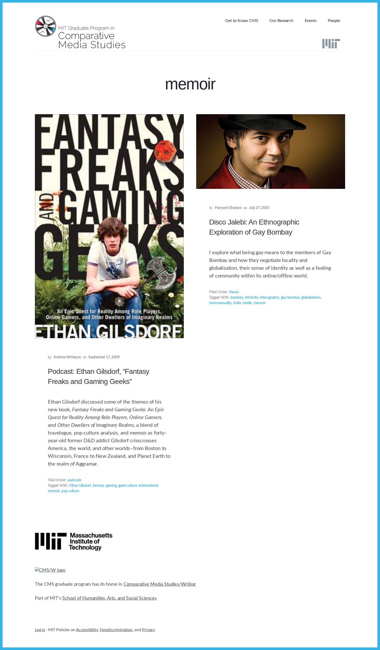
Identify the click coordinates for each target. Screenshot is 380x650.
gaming (111, 486)
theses (234, 292)
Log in (40, 630)
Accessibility (87, 630)
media (247, 303)
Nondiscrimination (116, 630)
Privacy (148, 630)
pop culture (70, 491)
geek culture (127, 486)
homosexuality (220, 303)
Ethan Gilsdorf (80, 486)
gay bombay (290, 297)
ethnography (269, 297)
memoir (54, 491)
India (237, 303)
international (148, 486)
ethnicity (251, 297)
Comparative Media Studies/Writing (159, 584)
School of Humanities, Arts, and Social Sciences (109, 598)
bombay (237, 297)
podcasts (74, 480)
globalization (310, 297)
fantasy (98, 486)
